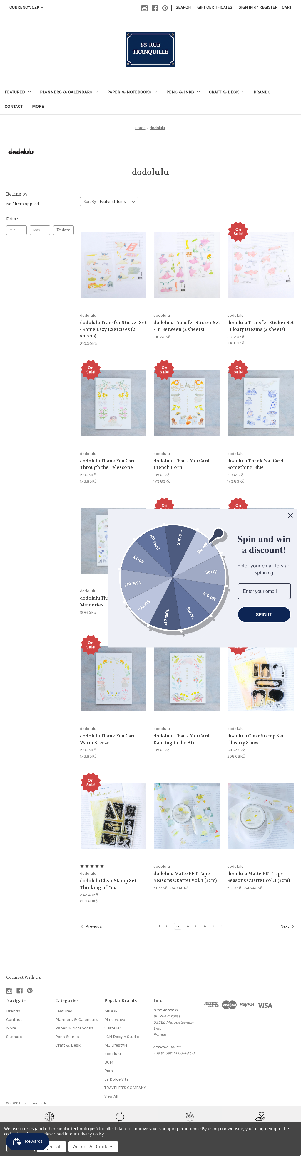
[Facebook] (155, 8)
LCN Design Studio (121, 1036)
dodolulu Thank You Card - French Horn (182, 464)
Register (268, 7)
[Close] (290, 516)
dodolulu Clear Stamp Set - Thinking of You (109, 884)
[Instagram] (144, 8)
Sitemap (14, 1036)
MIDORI (111, 1011)
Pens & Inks (180, 92)
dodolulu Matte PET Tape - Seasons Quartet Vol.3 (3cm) (258, 877)
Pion (108, 1070)
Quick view (113, 254)
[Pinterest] (165, 8)
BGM (108, 1062)
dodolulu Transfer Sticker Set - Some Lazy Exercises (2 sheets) (113, 329)
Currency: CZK (24, 7)
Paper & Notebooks (129, 92)
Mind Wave (114, 1019)
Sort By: (90, 201)
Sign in (246, 7)
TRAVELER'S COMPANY (125, 1087)
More (38, 106)
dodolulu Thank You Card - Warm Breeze (109, 739)
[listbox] (118, 201)
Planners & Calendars (66, 92)
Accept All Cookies (93, 1146)
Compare (112, 265)
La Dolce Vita (116, 1079)
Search (183, 7)
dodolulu (112, 1053)
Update (63, 230)
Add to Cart (113, 275)
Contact (14, 106)
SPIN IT (264, 614)
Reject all (51, 1146)
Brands (262, 92)
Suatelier (112, 1028)
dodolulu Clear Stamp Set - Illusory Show (256, 739)
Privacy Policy (90, 1134)
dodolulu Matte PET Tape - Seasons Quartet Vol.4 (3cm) (185, 877)
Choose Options (187, 826)
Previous (93, 926)
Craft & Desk (224, 92)
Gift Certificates (214, 7)
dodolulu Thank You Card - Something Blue (256, 464)
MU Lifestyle (115, 1045)
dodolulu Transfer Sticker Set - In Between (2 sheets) (186, 326)
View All (111, 1096)
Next (285, 926)
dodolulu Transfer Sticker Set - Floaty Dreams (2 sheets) (260, 326)
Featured (15, 92)
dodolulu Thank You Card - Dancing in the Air (182, 739)
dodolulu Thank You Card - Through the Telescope (109, 464)
